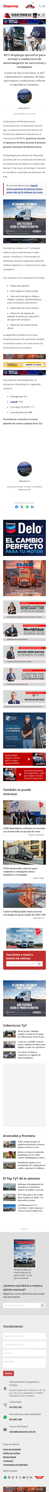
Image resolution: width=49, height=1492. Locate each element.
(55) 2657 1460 (15, 1419)
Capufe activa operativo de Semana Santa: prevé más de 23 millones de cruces (24, 189)
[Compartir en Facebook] (16, 506)
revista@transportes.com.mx (22, 1431)
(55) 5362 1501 (15, 1407)
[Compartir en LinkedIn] (32, 506)
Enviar (8, 1373)
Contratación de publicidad (15, 1464)
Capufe (14, 401)
